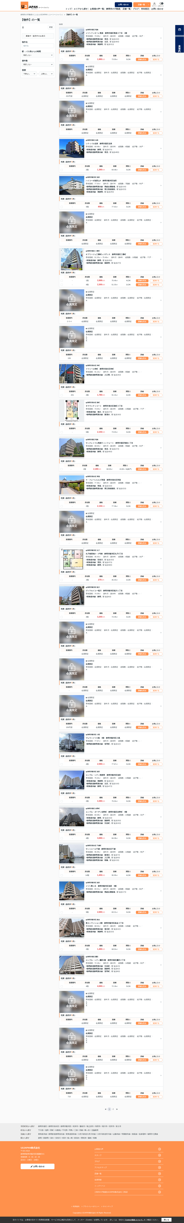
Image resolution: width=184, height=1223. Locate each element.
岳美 (96, 140)
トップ (68, 9)
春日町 (107, 929)
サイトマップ (108, 1206)
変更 (51, 27)
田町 (52, 1130)
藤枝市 (82, 1126)
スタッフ (98, 1155)
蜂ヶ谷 (87, 1130)
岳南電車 (142, 1134)
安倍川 (100, 560)
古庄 (106, 42)
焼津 (64, 1138)
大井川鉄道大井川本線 (87, 1134)
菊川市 (104, 1126)
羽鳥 (71, 1130)
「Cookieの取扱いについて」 (134, 1220)
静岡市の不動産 (113, 9)
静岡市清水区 (91, 365)
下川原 (41, 1130)
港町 (98, 402)
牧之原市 (90, 1126)
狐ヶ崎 (70, 1138)
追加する (156, 59)
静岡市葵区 (91, 30)
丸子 (98, 550)
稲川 (98, 587)
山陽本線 (116, 1134)
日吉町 (107, 823)
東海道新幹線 (71, 1134)
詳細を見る (142, 59)
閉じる (166, 1220)
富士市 (118, 1126)
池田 (98, 177)
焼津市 (75, 1126)
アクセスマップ (101, 1167)
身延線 (135, 1134)
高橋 (81, 1130)
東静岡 (100, 44)
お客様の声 (99, 1149)
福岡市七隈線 (152, 1134)
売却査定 (145, 9)
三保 (76, 1130)
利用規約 (76, 1206)
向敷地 (58, 1130)
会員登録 (98, 1180)
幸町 (98, 365)
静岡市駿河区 (91, 177)
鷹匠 (96, 957)
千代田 (65, 1130)
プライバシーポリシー (91, 1206)
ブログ (136, 9)
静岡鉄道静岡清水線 (95, 39)
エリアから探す (81, 9)
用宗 (99, 562)
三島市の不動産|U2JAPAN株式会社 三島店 (111, 1192)
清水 (99, 412)
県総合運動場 (110, 187)
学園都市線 (126, 1134)
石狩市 (111, 1126)
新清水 (107, 415)
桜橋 (106, 860)
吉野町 (97, 808)
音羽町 (107, 744)
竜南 (96, 30)
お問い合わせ (123, 5)
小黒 (98, 734)
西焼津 (83, 1138)
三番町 (97, 251)
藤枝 (89, 1138)
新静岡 (107, 263)
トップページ (100, 1186)
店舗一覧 (141, 5)
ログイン (154, 6)
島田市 (98, 1126)
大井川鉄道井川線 (104, 1134)
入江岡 (107, 375)
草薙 (98, 476)
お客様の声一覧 (97, 9)
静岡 (99, 150)
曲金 (98, 920)
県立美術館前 (110, 189)
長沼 (106, 39)
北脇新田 (94, 1130)
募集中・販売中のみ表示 (35, 36)
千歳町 (99, 845)
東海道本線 (91, 44)
